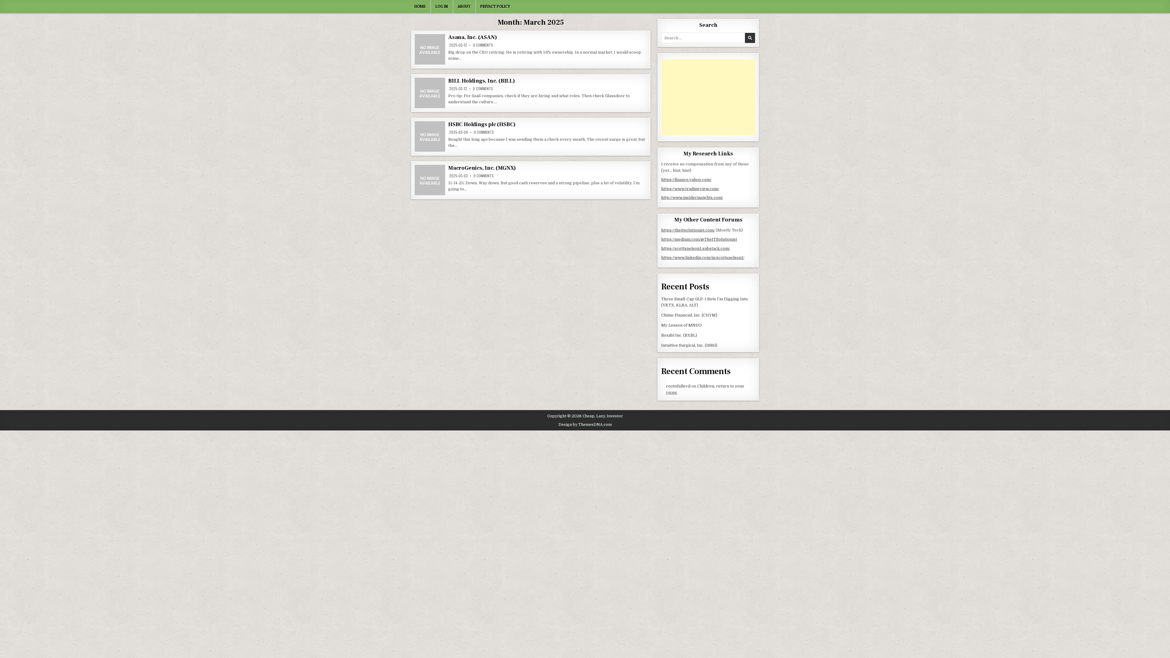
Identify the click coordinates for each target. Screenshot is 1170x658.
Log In (441, 6)
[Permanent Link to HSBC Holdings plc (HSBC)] (430, 136)
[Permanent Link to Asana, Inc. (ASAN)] (430, 49)
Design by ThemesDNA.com (585, 425)
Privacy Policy (495, 6)
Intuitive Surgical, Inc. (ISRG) (689, 345)
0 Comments (483, 45)
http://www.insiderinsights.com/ (692, 197)
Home (420, 6)
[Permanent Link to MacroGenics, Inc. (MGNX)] (430, 180)
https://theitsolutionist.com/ (688, 230)
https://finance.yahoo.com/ (686, 179)
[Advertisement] (708, 97)
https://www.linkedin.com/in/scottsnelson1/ (702, 257)
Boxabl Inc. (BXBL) (679, 335)
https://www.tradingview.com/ (690, 188)
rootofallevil (678, 386)
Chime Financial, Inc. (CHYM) (689, 315)
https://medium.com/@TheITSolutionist (699, 239)
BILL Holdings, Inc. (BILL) (481, 80)
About (464, 6)
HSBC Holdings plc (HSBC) (482, 124)
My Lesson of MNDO (681, 325)
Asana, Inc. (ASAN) (472, 37)
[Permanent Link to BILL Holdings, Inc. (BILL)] (430, 93)
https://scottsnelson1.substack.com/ (695, 248)
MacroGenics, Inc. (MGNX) (482, 168)
